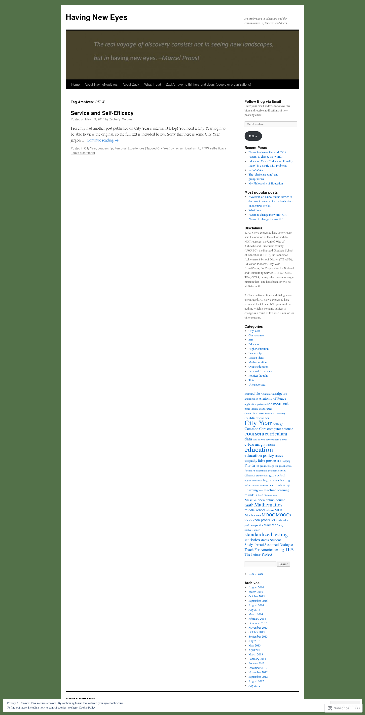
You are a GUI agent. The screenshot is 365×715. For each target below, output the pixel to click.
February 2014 (257, 618)
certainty (280, 413)
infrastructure (252, 485)
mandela (251, 494)
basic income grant (255, 408)
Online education (258, 366)
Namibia (249, 520)
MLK (279, 509)
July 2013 (254, 641)
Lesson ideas (256, 357)
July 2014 (254, 609)
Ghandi (250, 474)
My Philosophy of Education (266, 183)
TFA (251, 380)
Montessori (253, 514)
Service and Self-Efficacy (102, 112)
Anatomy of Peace (272, 398)
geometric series (277, 470)
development (272, 439)
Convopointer (257, 335)
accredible (252, 393)
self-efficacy (218, 148)
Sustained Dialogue (278, 544)
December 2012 (258, 668)
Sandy (280, 525)
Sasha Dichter (252, 530)
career (268, 408)
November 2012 (258, 672)
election (279, 456)
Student (275, 539)
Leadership (105, 148)
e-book (283, 439)
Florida (250, 465)
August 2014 (256, 605)
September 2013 (258, 636)
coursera (254, 433)
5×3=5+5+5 (256, 170)
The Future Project (258, 554)
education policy (259, 455)
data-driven (259, 439)
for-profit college (265, 465)
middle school (255, 509)
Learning (251, 489)
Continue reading (103, 140)
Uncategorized (257, 384)
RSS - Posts (256, 574)
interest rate (266, 485)
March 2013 (256, 654)
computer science (280, 428)
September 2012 (258, 677)
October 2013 (257, 632)
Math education (258, 362)
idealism (190, 148)
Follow (253, 136)
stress (265, 539)
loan (260, 490)
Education (254, 344)
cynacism (177, 148)
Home (75, 84)
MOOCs (283, 515)
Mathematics (268, 504)
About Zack (131, 84)
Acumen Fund (268, 393)
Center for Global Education (260, 413)
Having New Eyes (97, 16)
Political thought (258, 375)
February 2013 (257, 659)
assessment (277, 403)
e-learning (254, 444)
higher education (253, 480)
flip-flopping (283, 461)
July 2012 (254, 685)
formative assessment (256, 470)
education (259, 449)
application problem (255, 404)
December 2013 (258, 623)
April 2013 (255, 650)
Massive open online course (265, 499)
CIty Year (90, 148)
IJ (199, 148)
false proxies (267, 460)
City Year (163, 148)
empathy (251, 460)
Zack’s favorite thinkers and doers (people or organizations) (208, 84)
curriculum (276, 433)
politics (259, 525)
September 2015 (258, 601)
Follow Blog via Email (263, 101)
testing (279, 549)
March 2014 (256, 614)
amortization (251, 398)
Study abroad (254, 544)
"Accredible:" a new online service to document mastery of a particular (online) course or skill (270, 201)
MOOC (268, 515)
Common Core (255, 428)
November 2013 (258, 627)
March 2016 (256, 592)
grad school (262, 475)
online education (279, 520)
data (251, 340)
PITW (205, 148)
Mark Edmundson (267, 495)
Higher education (259, 349)
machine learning (276, 489)
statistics (252, 539)
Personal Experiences (129, 148)
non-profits (262, 519)
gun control (277, 474)
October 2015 (257, 596)
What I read (152, 84)
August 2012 (256, 681)
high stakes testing (276, 479)
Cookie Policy (87, 707)
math (249, 505)
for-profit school (283, 465)
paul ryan (250, 525)
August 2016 (256, 587)
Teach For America (259, 549)
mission (270, 510)
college (278, 423)
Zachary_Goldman (121, 119)
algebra (281, 393)
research (270, 524)
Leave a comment (83, 152)
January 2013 (256, 663)
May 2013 (255, 645)
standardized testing (266, 534)
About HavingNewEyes (101, 84)
